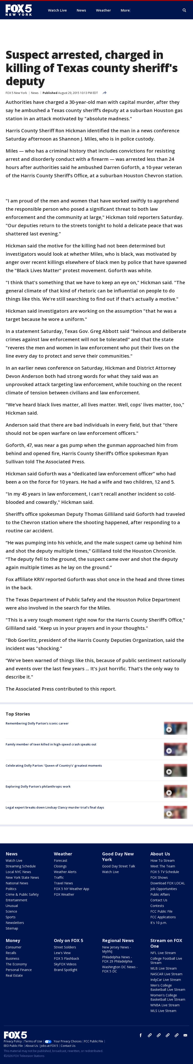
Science (11, 911)
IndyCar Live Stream (165, 979)
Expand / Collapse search (184, 10)
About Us (160, 854)
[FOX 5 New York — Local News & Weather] (21, 10)
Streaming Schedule (21, 866)
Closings (60, 866)
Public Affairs (160, 894)
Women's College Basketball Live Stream (167, 997)
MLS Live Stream (163, 1010)
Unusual (12, 905)
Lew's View (62, 953)
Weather (63, 854)
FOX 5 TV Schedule (164, 872)
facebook (141, 1035)
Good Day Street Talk (118, 866)
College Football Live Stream (166, 960)
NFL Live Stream (163, 953)
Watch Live (14, 860)
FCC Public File (161, 911)
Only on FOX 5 (68, 940)
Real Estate (14, 975)
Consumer (13, 947)
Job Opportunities (163, 888)
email (185, 1035)
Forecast (60, 860)
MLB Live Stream (163, 968)
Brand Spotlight (65, 969)
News (34, 93)
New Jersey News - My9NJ (116, 949)
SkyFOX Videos (65, 964)
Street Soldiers (65, 947)
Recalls (11, 953)
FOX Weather (64, 894)
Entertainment (16, 900)
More (125, 10)
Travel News (63, 883)
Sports (11, 917)
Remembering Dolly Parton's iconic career (37, 723)
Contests (157, 905)
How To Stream (162, 860)
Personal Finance (19, 969)
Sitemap (12, 928)
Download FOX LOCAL (167, 883)
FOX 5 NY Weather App (71, 888)
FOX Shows (159, 877)
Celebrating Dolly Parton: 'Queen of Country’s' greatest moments (54, 765)
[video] (175, 728)
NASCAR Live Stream (166, 974)
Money (13, 940)
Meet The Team (162, 866)
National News (17, 883)
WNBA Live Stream (165, 1005)
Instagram (149, 1035)
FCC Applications (163, 917)
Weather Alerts (65, 872)
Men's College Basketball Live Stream (167, 987)
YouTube (167, 1035)
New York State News (22, 877)
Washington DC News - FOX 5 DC (120, 969)
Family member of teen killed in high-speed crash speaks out (51, 744)
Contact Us (158, 900)
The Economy (16, 964)
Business (12, 958)
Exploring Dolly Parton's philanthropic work (38, 786)
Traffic (59, 877)
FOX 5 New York (16, 93)
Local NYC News (18, 872)
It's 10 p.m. (158, 922)
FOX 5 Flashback (66, 958)
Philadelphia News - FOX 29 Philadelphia (117, 959)
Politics (11, 888)
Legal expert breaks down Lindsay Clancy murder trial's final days (55, 807)
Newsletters (15, 922)
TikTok (158, 1035)
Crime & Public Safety (22, 894)
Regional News (118, 940)
